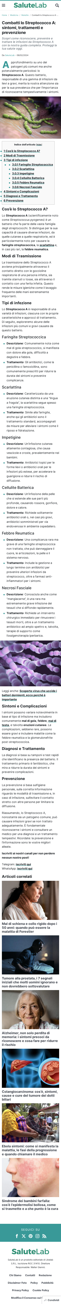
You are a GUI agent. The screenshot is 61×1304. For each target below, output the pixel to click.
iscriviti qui (23, 864)
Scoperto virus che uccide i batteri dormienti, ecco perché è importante (29, 695)
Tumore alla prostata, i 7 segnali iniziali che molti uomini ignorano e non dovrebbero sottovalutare (30, 982)
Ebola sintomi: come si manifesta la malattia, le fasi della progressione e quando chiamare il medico (30, 1150)
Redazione (45, 1275)
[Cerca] (57, 5)
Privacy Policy (20, 1290)
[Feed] (44, 1235)
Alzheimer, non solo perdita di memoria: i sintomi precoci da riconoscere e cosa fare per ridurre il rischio (30, 1039)
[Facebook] (17, 1235)
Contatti (30, 1275)
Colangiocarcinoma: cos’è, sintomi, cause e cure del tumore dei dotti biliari (30, 1095)
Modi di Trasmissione (19, 155)
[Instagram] (37, 1235)
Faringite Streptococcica (32, 164)
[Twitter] (24, 1235)
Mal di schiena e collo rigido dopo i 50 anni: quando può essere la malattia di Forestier (29, 927)
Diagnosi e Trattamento (21, 196)
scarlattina (47, 245)
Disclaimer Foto (17, 1282)
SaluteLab (10, 55)
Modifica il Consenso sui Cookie (30, 1297)
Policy (34, 1282)
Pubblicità (47, 1282)
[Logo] (30, 5)
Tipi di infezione (16, 160)
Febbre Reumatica (28, 182)
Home (4, 15)
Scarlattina (23, 169)
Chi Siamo (15, 1275)
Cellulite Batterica (28, 178)
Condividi (53, 1300)
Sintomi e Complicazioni (21, 191)
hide (39, 144)
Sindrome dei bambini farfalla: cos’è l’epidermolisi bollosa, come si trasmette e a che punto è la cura (30, 1205)
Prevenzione (13, 200)
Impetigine (23, 173)
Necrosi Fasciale (27, 187)
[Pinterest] (31, 1235)
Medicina (14, 15)
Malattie (25, 15)
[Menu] (3, 5)
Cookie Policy (41, 1290)
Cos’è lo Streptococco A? (22, 151)
